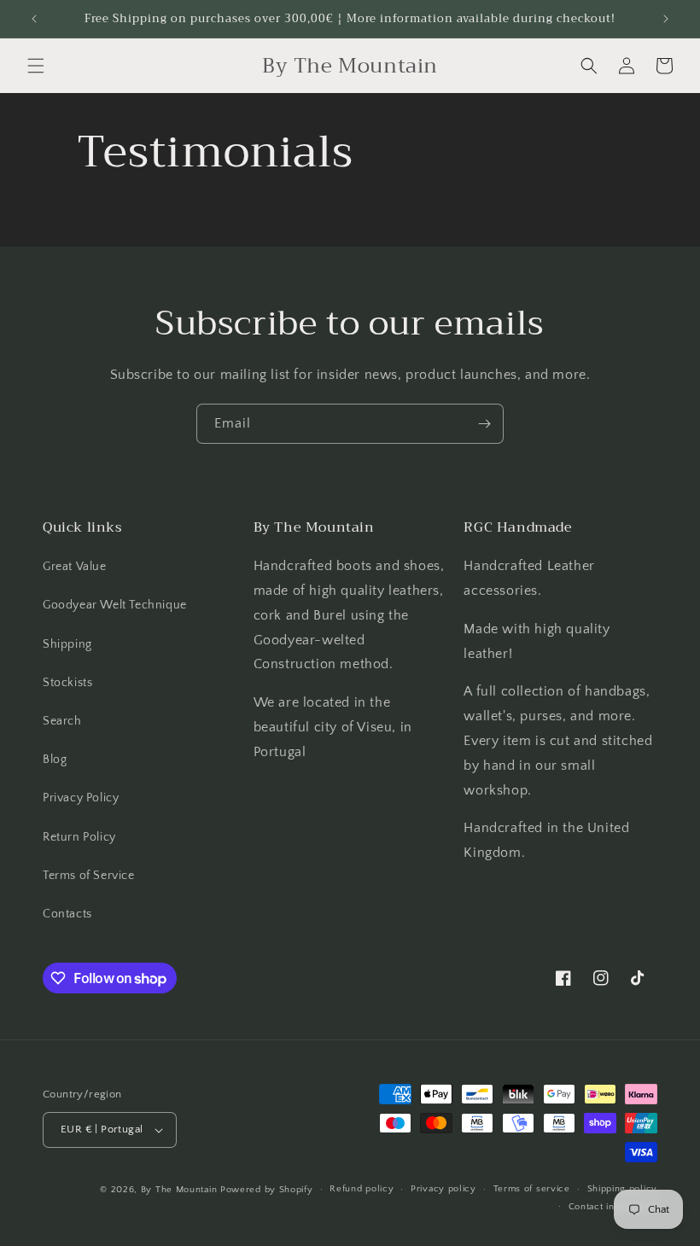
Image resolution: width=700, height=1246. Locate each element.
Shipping (67, 644)
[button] (36, 65)
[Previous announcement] (34, 19)
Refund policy (362, 1189)
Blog (55, 759)
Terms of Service (89, 875)
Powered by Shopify (266, 1190)
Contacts (67, 914)
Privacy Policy (81, 798)
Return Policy (79, 837)
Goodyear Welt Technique (115, 605)
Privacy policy (443, 1189)
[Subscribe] (484, 424)
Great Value (75, 567)
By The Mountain (179, 1190)
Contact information (613, 1207)
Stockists (67, 683)
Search (62, 721)
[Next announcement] (666, 19)
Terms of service (531, 1189)
